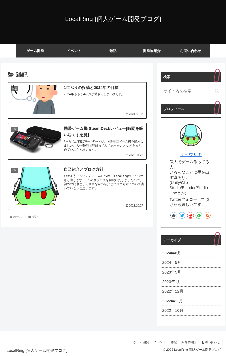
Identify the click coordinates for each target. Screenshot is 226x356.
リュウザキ (191, 154)
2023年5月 (171, 272)
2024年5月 (171, 262)
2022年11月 (172, 301)
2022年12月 (172, 291)
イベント (160, 342)
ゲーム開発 (141, 342)
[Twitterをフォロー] (182, 215)
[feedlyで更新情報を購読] (199, 215)
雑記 (174, 342)
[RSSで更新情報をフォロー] (207, 215)
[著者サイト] (173, 215)
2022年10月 (172, 310)
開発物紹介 (189, 342)
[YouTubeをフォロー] (190, 215)
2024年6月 (171, 253)
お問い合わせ (211, 342)
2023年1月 (171, 281)
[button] (217, 90)
